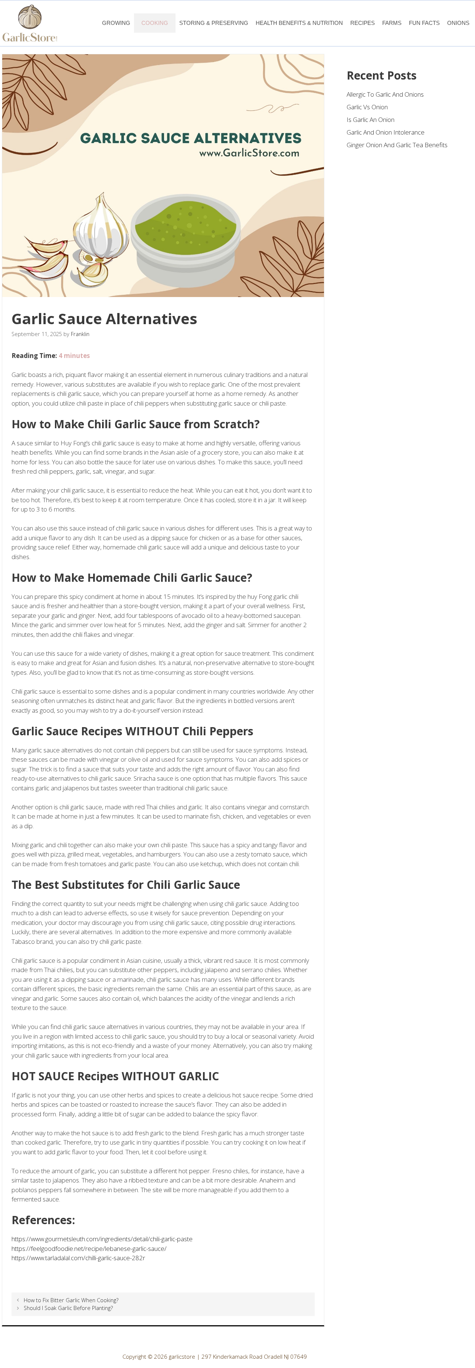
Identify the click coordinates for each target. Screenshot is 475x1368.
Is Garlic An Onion (370, 119)
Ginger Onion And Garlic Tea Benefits (397, 145)
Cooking (154, 23)
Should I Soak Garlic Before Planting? (68, 1307)
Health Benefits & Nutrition (299, 23)
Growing (116, 23)
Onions (458, 23)
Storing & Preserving (213, 23)
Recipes (362, 23)
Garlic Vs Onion (367, 107)
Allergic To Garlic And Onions (385, 94)
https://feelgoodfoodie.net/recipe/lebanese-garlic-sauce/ (89, 1248)
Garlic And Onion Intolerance (386, 132)
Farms (392, 23)
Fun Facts (424, 23)
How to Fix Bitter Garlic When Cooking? (71, 1300)
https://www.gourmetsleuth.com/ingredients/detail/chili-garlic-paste (102, 1239)
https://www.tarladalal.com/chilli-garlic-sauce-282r (78, 1258)
